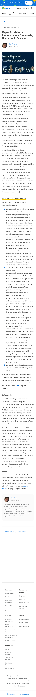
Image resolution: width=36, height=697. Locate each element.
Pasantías (22, 599)
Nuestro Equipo (24, 623)
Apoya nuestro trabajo (9, 610)
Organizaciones (24, 603)
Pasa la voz (8, 597)
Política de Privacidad (8, 664)
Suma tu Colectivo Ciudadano (10, 631)
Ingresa (19, 8)
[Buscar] (32, 8)
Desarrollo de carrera (23, 607)
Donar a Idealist (24, 626)
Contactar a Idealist (8, 653)
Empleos (22, 596)
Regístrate (26, 8)
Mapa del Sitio (9, 668)
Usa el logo (8, 606)
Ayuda (7, 649)
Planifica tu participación (9, 601)
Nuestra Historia (24, 619)
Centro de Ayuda (10, 641)
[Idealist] (6, 8)
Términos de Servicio (9, 659)
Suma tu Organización (9, 626)
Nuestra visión (9, 594)
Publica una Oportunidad (9, 620)
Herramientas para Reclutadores (11, 636)
